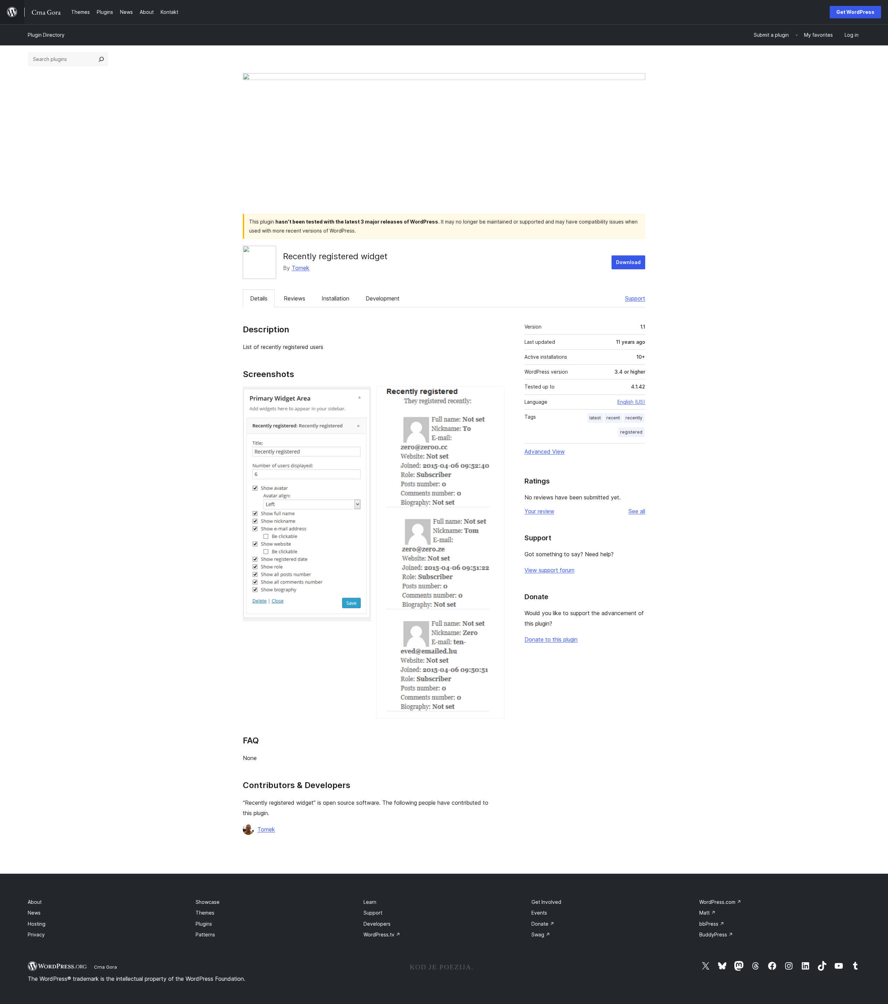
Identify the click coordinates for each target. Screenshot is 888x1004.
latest (595, 417)
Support (635, 298)
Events (539, 913)
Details (258, 298)
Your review (539, 511)
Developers (377, 924)
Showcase (208, 902)
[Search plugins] (101, 59)
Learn (370, 902)
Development (383, 298)
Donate (542, 924)
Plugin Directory (46, 35)
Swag (540, 934)
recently (633, 417)
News (34, 913)
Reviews (294, 298)
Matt (707, 913)
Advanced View (544, 451)
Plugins (204, 924)
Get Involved (546, 902)
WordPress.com (720, 902)
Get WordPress (855, 12)
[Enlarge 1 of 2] (361, 395)
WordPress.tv (382, 934)
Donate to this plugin (551, 639)
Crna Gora (105, 967)
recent (613, 417)
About (35, 902)
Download (628, 262)
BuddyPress (716, 934)
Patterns (205, 934)
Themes (205, 913)
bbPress (711, 924)
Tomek (300, 267)
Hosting (36, 924)
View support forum (549, 570)
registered (631, 432)
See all (637, 511)
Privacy (36, 934)
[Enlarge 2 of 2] (495, 395)
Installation (335, 298)
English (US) (631, 402)
